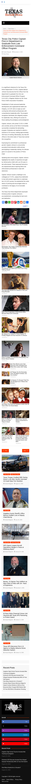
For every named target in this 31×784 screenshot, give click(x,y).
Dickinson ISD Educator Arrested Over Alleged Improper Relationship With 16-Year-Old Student (15, 677)
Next (25, 450)
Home (3, 779)
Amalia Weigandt (7, 52)
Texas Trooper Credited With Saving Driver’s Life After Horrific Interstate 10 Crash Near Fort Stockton (15, 479)
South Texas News (15, 542)
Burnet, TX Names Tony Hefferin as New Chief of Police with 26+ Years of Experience (15, 583)
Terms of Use (5, 781)
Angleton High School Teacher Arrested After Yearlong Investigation (14, 752)
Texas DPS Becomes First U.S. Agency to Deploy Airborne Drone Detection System (14, 648)
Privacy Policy (18, 779)
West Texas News (15, 474)
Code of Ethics (10, 779)
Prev (6, 450)
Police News (6, 54)
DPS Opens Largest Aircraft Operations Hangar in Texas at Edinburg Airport (13, 547)
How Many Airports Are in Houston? (12, 681)
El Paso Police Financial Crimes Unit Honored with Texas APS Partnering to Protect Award (15, 615)
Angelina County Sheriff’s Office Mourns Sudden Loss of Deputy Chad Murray (14, 515)
